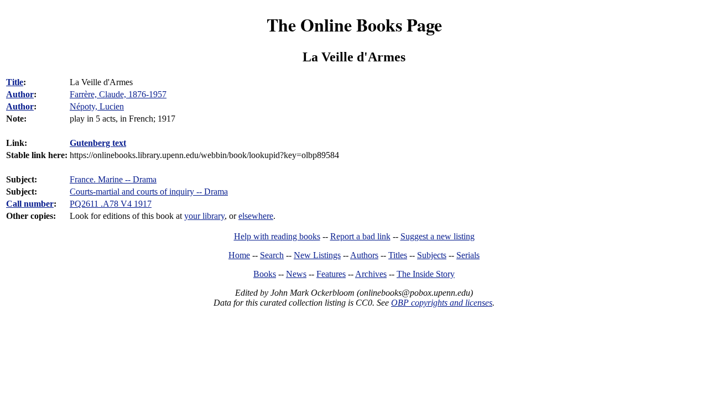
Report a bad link (360, 236)
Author (20, 94)
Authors (364, 255)
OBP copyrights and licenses (441, 302)
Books (264, 274)
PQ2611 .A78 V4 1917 (111, 203)
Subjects (431, 255)
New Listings (317, 255)
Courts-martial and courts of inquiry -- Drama (149, 191)
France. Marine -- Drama (113, 179)
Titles (397, 255)
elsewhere (255, 216)
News (296, 274)
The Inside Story (426, 274)
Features (331, 274)
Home (239, 255)
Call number (30, 203)
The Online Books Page (354, 25)
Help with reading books (277, 236)
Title (14, 82)
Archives (371, 274)
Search (272, 255)
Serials (468, 255)
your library (204, 216)
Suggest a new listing (437, 236)
